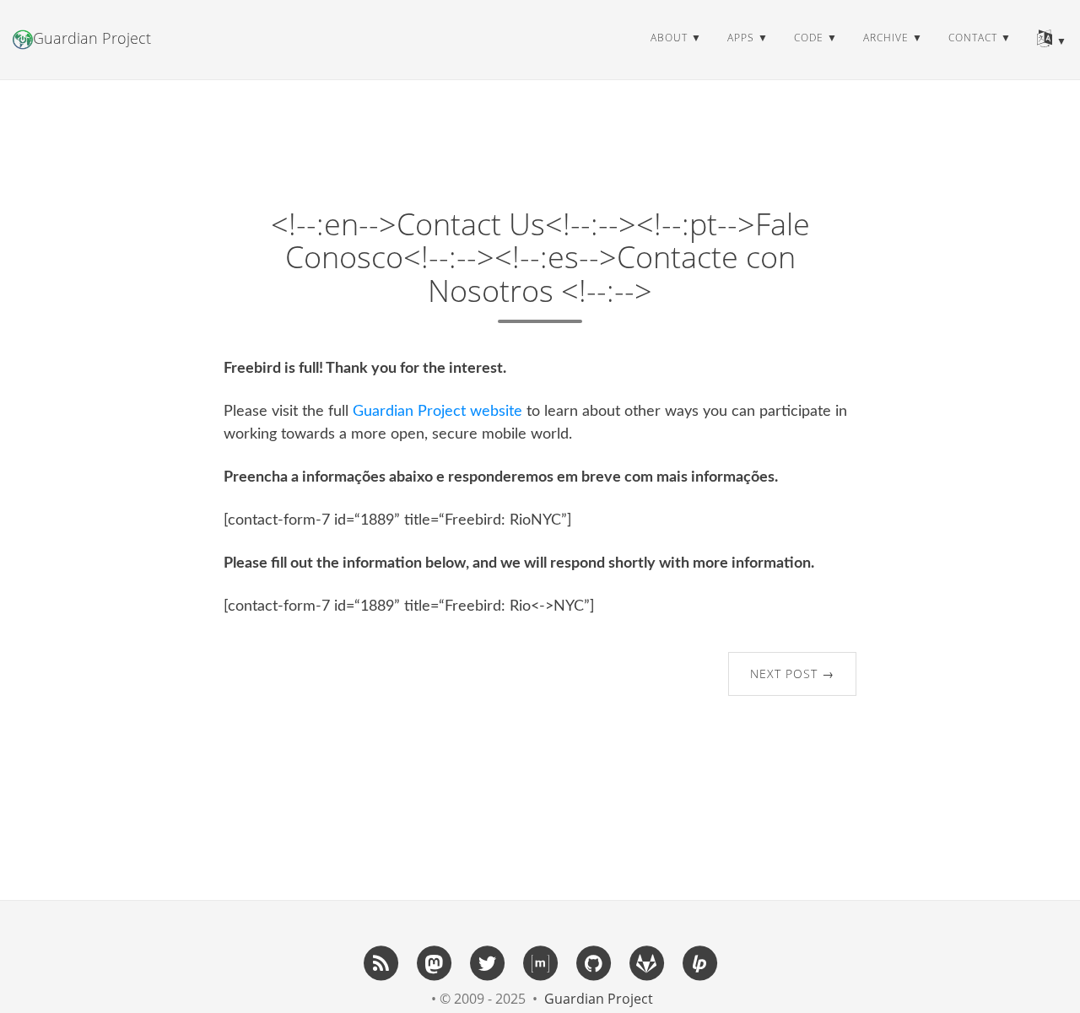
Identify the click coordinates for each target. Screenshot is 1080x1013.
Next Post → (792, 673)
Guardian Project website (437, 411)
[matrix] (540, 962)
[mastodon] (433, 962)
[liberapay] (699, 962)
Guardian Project (92, 38)
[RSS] (380, 962)
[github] (593, 962)
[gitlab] (646, 962)
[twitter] (487, 962)
